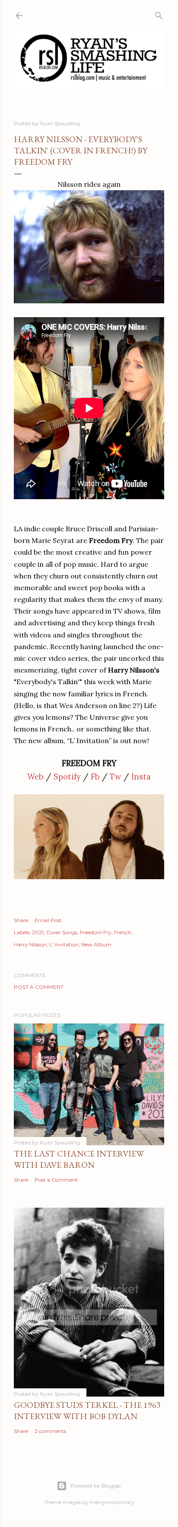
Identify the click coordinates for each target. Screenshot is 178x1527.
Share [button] (21, 920)
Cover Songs (61, 932)
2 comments (50, 1431)
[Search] (159, 13)
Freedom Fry (95, 932)
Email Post (48, 920)
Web (35, 777)
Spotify (67, 777)
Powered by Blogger (95, 1485)
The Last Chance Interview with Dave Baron (79, 1159)
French (122, 932)
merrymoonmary (112, 1502)
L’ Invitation (64, 944)
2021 (38, 932)
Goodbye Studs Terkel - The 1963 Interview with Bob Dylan (87, 1410)
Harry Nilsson (30, 944)
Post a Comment (39, 987)
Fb (95, 777)
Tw (115, 777)
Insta (141, 777)
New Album (96, 944)
